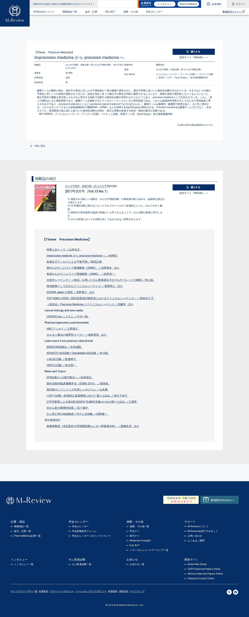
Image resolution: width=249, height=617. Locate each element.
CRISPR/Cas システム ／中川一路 (68, 316)
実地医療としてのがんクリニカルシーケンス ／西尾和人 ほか (85, 286)
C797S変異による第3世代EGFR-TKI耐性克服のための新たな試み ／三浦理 (92, 401)
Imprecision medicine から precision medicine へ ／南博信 (83, 255)
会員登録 (216, 4)
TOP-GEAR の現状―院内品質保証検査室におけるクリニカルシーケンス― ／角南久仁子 (101, 298)
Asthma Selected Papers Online (205, 573)
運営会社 (124, 591)
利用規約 (113, 591)
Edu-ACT (110, 11)
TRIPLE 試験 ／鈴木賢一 (62, 365)
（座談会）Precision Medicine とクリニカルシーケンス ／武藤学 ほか (90, 304)
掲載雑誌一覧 (70, 11)
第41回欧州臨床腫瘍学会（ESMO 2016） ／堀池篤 (78, 383)
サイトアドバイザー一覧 (24, 591)
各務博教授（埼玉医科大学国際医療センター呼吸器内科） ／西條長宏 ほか (93, 426)
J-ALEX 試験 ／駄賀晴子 (62, 359)
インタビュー (164, 4)
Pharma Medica (188, 4)
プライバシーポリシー (62, 591)
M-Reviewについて (44, 11)
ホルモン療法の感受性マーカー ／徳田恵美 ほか (77, 334)
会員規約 (43, 591)
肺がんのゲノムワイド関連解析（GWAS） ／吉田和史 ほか (83, 267)
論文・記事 (91, 11)
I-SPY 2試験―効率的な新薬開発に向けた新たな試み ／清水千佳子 (88, 395)
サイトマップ (137, 591)
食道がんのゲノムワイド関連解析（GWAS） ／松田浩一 (81, 274)
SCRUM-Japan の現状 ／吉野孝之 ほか (71, 292)
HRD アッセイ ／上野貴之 (63, 328)
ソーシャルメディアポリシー (91, 591)
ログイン (240, 4)
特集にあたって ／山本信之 (64, 249)
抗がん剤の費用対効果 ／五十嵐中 (68, 407)
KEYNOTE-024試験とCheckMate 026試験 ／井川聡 (78, 353)
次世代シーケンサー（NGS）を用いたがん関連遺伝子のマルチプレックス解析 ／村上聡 (101, 280)
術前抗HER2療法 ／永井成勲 (65, 347)
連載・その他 (130, 11)
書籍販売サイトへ (232, 11)
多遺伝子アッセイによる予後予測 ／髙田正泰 (75, 261)
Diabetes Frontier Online (201, 578)
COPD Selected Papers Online (204, 569)
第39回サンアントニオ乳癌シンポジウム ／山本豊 (78, 389)
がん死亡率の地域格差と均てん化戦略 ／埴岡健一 (78, 414)
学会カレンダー (154, 11)
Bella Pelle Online (197, 564)
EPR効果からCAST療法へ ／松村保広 (70, 377)
